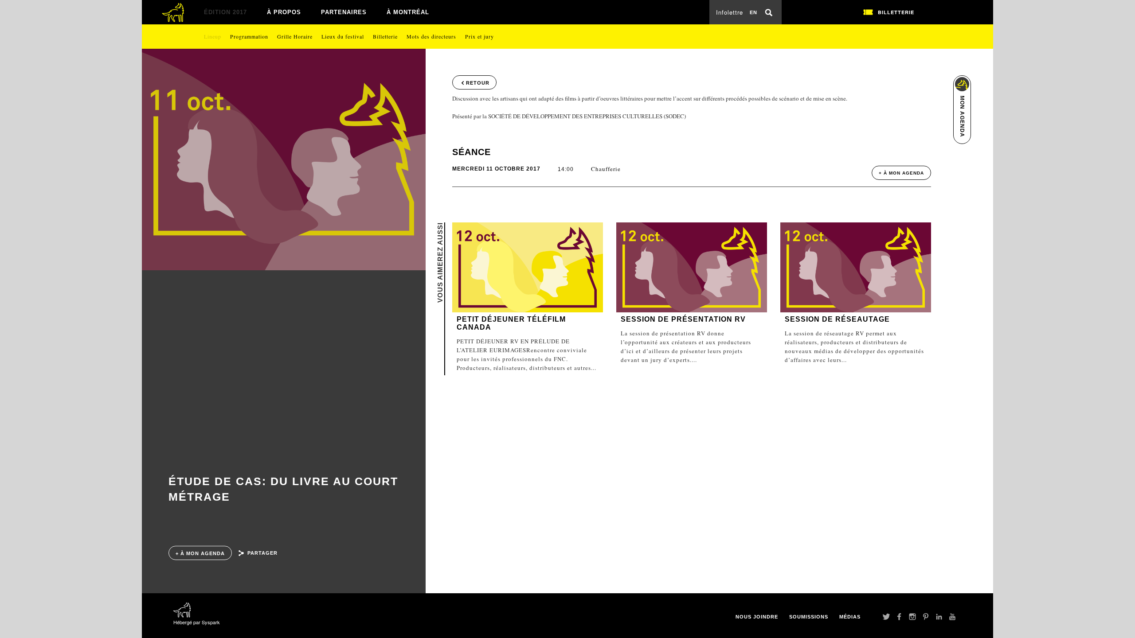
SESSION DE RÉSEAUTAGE (837, 319)
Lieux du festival (342, 36)
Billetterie (385, 36)
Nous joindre (757, 616)
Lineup (212, 36)
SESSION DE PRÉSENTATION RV (683, 319)
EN (753, 12)
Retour (477, 83)
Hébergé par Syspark (196, 622)
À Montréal (408, 12)
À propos (284, 12)
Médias (850, 616)
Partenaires (344, 12)
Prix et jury (479, 36)
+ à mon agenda (200, 553)
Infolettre (729, 12)
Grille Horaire (295, 36)
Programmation (249, 36)
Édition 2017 (225, 12)
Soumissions (808, 616)
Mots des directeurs (431, 36)
